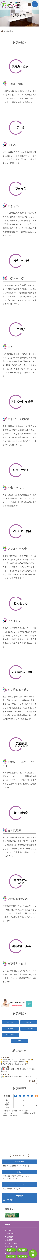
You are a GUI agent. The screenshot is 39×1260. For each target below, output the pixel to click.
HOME (9, 1230)
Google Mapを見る (19, 1155)
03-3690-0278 (8, 1200)
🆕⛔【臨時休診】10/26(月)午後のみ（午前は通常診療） (18, 1069)
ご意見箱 (23, 1256)
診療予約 (22, 1250)
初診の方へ (11, 1250)
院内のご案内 (10, 1034)
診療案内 (28, 1022)
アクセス (11, 1256)
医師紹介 (10, 1028)
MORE (19, 1041)
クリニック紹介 (28, 1028)
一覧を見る (31, 1081)
